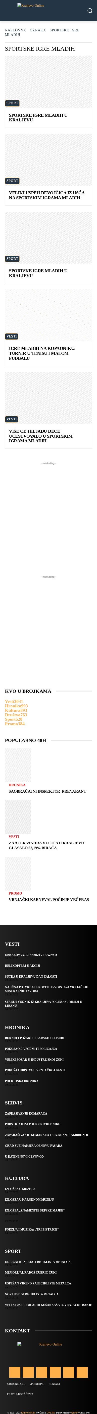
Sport (12, 103)
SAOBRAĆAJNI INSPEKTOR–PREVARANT (47, 791)
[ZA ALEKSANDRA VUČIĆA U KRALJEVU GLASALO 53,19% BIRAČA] (18, 817)
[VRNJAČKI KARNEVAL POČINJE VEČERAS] (18, 874)
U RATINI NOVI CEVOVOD (24, 1156)
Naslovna (15, 30)
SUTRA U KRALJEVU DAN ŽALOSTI (31, 976)
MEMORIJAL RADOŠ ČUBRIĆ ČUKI (31, 1272)
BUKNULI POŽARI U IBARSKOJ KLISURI (34, 1038)
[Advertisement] (48, 514)
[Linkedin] (41, 1372)
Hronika (17, 785)
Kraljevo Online (28, 1412)
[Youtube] (82, 1372)
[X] (68, 1372)
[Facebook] (14, 1372)
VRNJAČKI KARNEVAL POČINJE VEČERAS (49, 900)
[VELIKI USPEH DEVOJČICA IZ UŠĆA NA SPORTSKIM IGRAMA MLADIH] (48, 160)
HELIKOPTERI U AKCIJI (22, 965)
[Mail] (55, 1372)
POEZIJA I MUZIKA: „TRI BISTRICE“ (32, 1229)
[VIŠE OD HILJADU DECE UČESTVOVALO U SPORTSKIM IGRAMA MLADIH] (48, 398)
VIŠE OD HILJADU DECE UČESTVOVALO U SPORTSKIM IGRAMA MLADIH (41, 436)
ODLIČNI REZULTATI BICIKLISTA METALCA (38, 1262)
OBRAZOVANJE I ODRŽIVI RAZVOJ (31, 955)
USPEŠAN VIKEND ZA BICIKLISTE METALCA (38, 1283)
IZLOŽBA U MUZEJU (20, 1189)
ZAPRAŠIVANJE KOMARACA (26, 1113)
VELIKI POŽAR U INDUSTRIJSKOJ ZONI (34, 1059)
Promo (15, 893)
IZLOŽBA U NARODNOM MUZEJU (29, 1199)
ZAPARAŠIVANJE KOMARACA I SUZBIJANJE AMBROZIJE (47, 1135)
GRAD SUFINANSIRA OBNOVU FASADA (33, 1145)
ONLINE (51, 1412)
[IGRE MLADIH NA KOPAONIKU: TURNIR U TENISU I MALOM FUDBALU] (48, 315)
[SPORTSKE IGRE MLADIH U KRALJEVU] (48, 82)
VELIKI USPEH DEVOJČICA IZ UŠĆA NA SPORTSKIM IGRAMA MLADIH (47, 195)
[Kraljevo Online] (48, 10)
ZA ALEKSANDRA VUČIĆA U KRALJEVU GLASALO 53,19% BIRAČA (46, 845)
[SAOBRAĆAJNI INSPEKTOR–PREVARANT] (18, 765)
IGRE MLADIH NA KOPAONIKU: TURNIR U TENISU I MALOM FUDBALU (42, 353)
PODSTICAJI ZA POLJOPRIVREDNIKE (32, 1124)
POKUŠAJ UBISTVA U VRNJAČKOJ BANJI (35, 1070)
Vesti (11, 336)
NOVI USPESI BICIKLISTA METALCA (32, 1294)
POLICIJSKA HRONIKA (22, 1081)
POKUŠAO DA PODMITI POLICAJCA (31, 1049)
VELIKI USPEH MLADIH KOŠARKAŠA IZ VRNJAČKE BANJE (48, 1305)
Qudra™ (75, 1412)
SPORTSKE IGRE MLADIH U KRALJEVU (38, 118)
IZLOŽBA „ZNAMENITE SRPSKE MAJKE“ (35, 1210)
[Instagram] (28, 1372)
